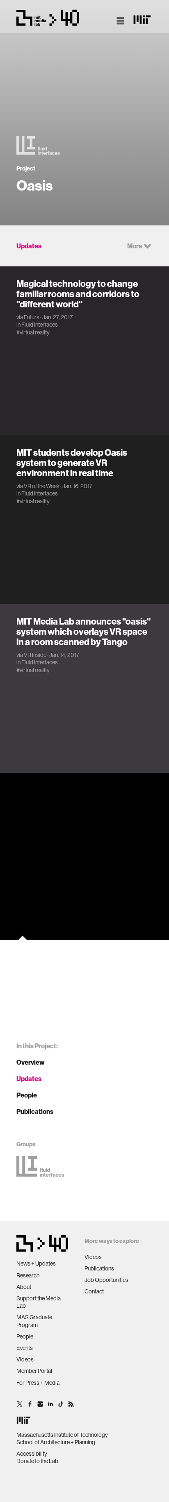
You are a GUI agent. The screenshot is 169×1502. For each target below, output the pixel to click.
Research (27, 1275)
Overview (30, 1062)
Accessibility (31, 1453)
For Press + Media (37, 1382)
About (23, 1287)
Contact (94, 1291)
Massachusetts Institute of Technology (62, 1434)
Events (24, 1348)
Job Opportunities (106, 1280)
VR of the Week (41, 486)
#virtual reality (33, 332)
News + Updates (36, 1263)
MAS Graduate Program (34, 1320)
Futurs (31, 317)
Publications (34, 1111)
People (26, 1095)
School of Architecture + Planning (55, 1442)
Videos (25, 1359)
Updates (28, 1079)
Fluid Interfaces (39, 324)
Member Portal (34, 1371)
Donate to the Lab (37, 1461)
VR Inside (35, 655)
